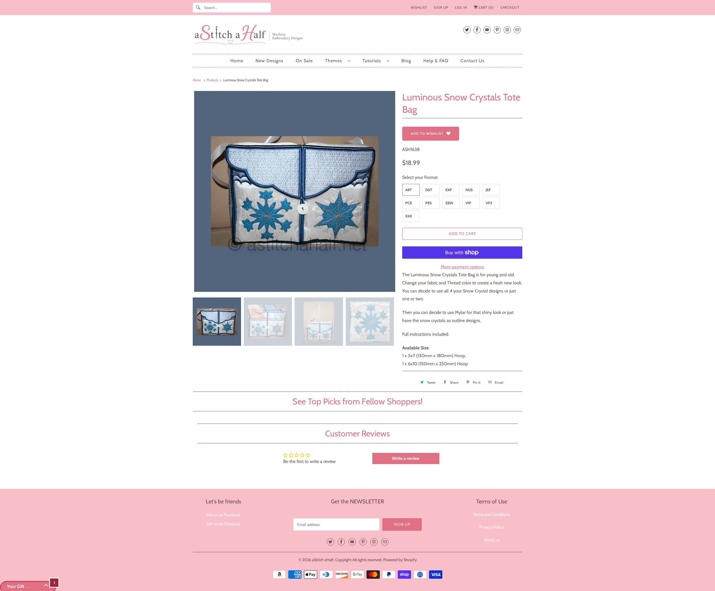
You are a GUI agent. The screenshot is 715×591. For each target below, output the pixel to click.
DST (428, 190)
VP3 (489, 203)
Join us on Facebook (223, 514)
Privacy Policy (491, 527)
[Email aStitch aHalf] (517, 29)
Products (213, 80)
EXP (448, 190)
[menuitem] (338, 60)
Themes (335, 60)
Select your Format (420, 177)
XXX (408, 216)
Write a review (406, 458)
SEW (449, 203)
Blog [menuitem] (406, 60)
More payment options (462, 267)
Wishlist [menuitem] (419, 7)
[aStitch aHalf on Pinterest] (497, 29)
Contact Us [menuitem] (473, 60)
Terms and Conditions (491, 514)
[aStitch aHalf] (357, 35)
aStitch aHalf (322, 559)
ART (408, 190)
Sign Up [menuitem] (441, 7)
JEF (488, 190)
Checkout (509, 7)
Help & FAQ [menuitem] (435, 60)
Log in (461, 7)
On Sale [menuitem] (304, 60)
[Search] (198, 8)
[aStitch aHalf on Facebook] (477, 29)
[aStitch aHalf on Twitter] (467, 29)
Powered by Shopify (400, 559)
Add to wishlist (427, 133)
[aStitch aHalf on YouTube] (487, 29)
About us (491, 539)
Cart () (486, 7)
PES (428, 203)
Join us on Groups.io (223, 523)
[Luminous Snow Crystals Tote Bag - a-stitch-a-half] (294, 191)
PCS (408, 203)
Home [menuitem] (236, 60)
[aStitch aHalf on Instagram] (507, 29)
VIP (468, 203)
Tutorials (373, 60)
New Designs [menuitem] (269, 60)
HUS (469, 190)
